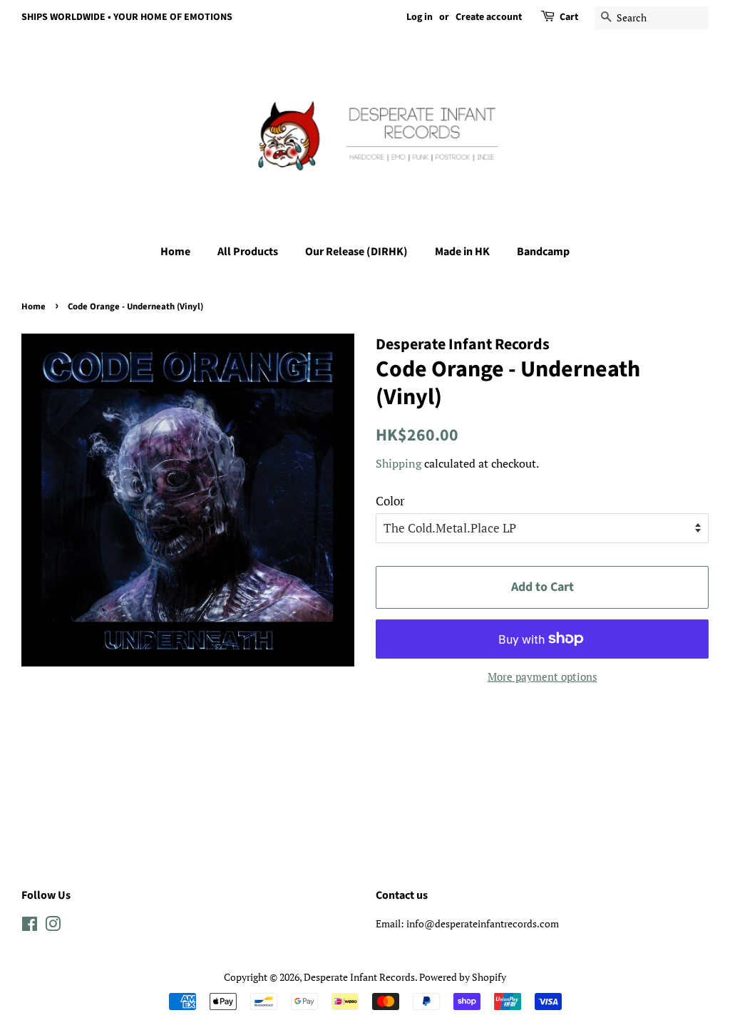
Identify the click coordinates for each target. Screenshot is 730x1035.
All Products (247, 251)
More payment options (542, 676)
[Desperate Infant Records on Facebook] (29, 926)
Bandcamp (543, 251)
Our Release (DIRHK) (356, 251)
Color (390, 501)
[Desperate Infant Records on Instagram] (53, 926)
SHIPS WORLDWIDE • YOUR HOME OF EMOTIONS (126, 17)
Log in (419, 17)
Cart (569, 17)
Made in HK (462, 251)
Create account (489, 17)
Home (175, 251)
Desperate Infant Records (359, 977)
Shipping (398, 463)
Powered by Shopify (462, 977)
